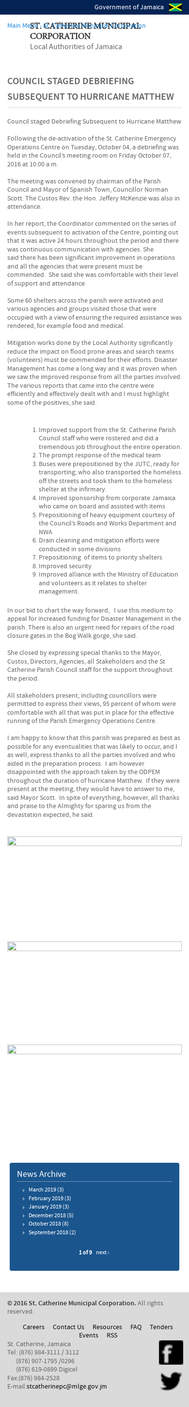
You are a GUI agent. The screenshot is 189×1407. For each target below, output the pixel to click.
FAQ (136, 1327)
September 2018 (48, 1233)
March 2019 (42, 1190)
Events (88, 1335)
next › (102, 1253)
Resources (107, 1327)
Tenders (161, 1327)
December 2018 (47, 1216)
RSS (112, 1335)
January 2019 (45, 1207)
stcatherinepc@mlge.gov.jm (67, 1386)
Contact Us (68, 1327)
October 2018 (45, 1224)
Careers (34, 1327)
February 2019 (46, 1199)
